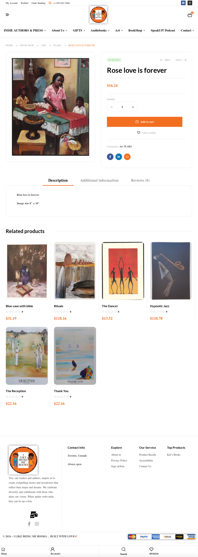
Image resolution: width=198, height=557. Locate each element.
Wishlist (154, 553)
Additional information (99, 180)
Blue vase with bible (19, 306)
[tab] (58, 182)
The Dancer (110, 306)
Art (43, 45)
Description (58, 180)
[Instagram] (190, 3)
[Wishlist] (151, 549)
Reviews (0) (140, 180)
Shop (4, 553)
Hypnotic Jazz (159, 306)
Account (56, 553)
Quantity (111, 99)
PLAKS (57, 45)
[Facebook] (183, 3)
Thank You (61, 391)
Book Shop (27, 45)
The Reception (16, 391)
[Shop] (3, 549)
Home (9, 45)
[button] (84, 64)
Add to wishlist (149, 132)
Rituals (58, 306)
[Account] (53, 549)
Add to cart (147, 122)
